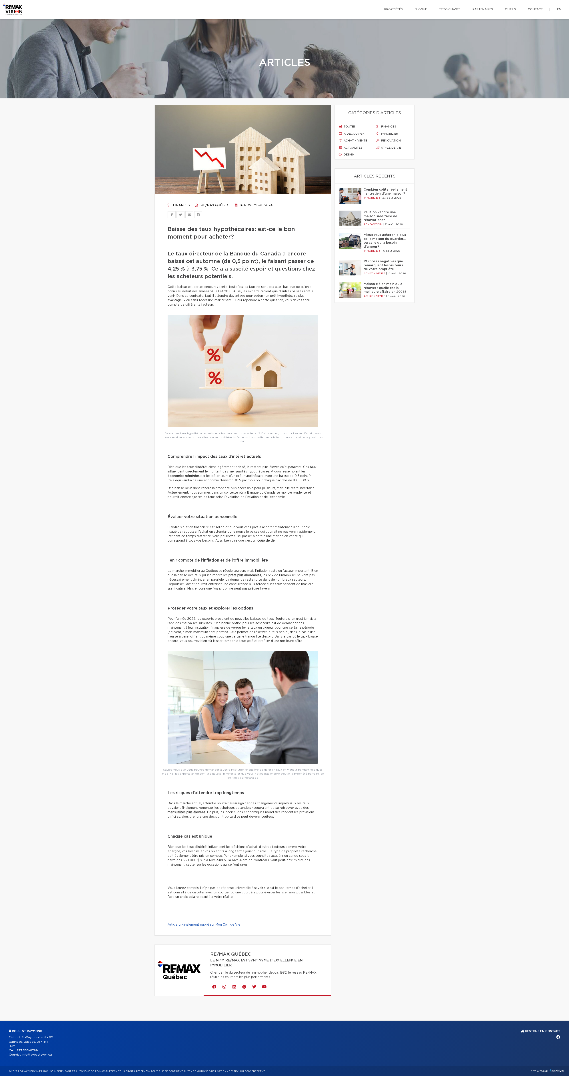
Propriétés (393, 9)
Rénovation (390, 140)
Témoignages (450, 9)
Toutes (349, 126)
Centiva (556, 1070)
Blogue (421, 9)
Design (349, 154)
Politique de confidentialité (170, 1071)
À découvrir (354, 133)
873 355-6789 (27, 1050)
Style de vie (390, 147)
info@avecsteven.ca (37, 1054)
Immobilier (389, 133)
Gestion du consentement (246, 1071)
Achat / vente (355, 140)
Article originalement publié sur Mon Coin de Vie (204, 924)
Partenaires (483, 9)
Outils (510, 9)
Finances (181, 205)
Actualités (352, 147)
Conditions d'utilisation (209, 1071)
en (559, 9)
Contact (535, 9)
